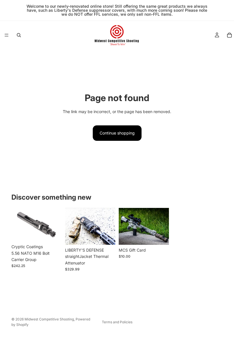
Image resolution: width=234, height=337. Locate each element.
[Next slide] (109, 226)
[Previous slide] (71, 226)
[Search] (19, 35)
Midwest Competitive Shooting (49, 319)
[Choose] (53, 232)
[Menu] (6, 35)
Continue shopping (117, 133)
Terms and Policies (117, 322)
